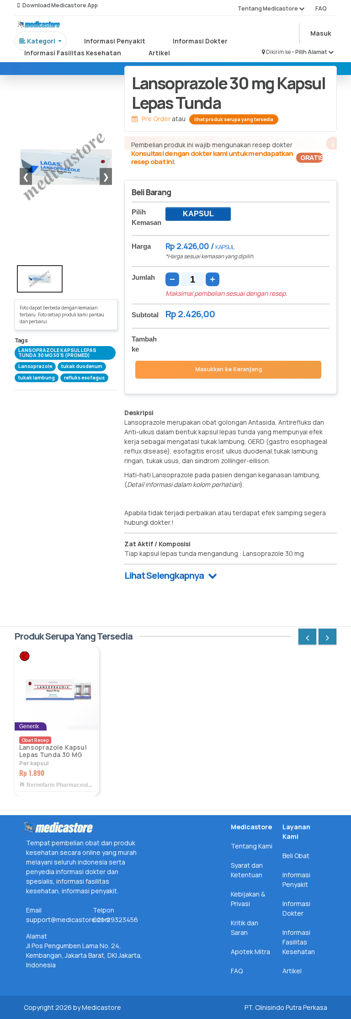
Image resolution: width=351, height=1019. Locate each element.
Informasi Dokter (200, 41)
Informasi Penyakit (114, 41)
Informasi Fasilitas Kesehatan (72, 52)
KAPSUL (198, 214)
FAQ (321, 8)
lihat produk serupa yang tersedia (233, 119)
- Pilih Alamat (310, 52)
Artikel (159, 52)
